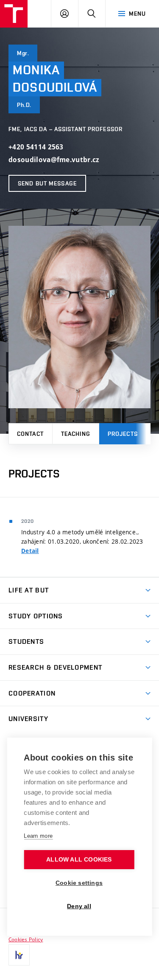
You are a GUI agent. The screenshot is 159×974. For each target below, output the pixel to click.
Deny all (79, 906)
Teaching (75, 433)
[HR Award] (19, 955)
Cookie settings (79, 883)
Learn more (38, 836)
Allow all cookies (79, 859)
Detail (30, 551)
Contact (30, 433)
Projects (123, 433)
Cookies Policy (25, 939)
